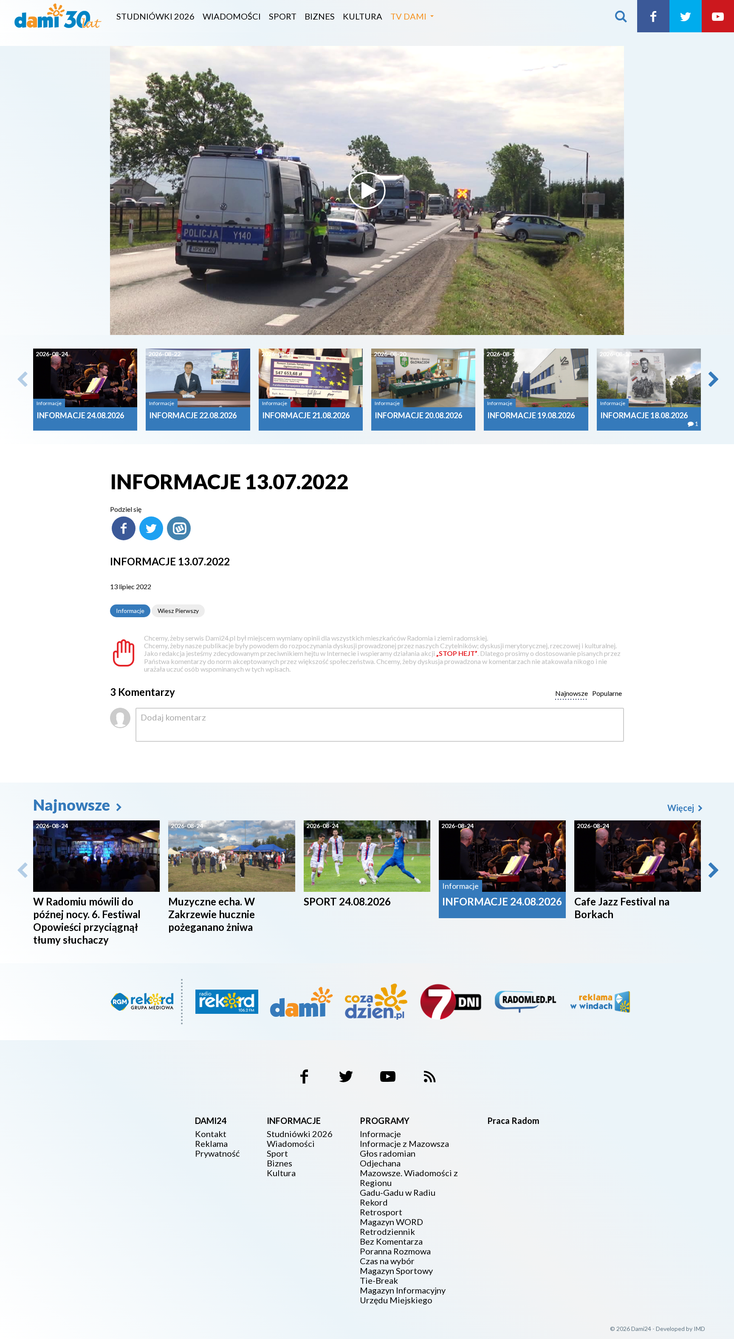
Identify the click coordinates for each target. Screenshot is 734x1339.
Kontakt (210, 1134)
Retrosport (381, 1212)
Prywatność (217, 1153)
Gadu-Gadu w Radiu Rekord (397, 1197)
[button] (712, 379)
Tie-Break (379, 1280)
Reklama (211, 1144)
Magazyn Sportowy (396, 1271)
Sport (282, 16)
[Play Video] (367, 190)
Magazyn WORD (391, 1222)
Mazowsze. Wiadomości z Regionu (409, 1178)
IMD (699, 1328)
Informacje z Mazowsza (404, 1144)
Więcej (681, 808)
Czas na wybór (387, 1261)
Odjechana (380, 1163)
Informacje (130, 610)
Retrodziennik (387, 1232)
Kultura (362, 16)
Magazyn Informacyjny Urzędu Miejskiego (403, 1295)
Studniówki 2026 (155, 16)
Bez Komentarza (391, 1241)
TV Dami (408, 16)
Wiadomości (232, 16)
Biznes (320, 16)
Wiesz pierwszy (178, 610)
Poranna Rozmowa (395, 1251)
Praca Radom (513, 1120)
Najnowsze (73, 804)
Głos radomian (387, 1153)
